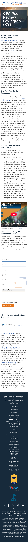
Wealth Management (14, 403)
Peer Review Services (14, 408)
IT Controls (14, 429)
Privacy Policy (21, 513)
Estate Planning (14, 440)
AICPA (12, 51)
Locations (14, 452)
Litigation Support (14, 406)
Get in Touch (7, 305)
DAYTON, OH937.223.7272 (14, 458)
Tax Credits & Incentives (14, 415)
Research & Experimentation (14, 443)
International (14, 427)
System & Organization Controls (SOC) (14, 433)
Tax (14, 436)
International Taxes (14, 441)
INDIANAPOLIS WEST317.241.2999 (14, 470)
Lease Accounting (14, 430)
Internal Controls (14, 426)
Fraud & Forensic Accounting (14, 405)
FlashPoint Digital (20, 536)
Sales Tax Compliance (14, 411)
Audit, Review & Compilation (14, 423)
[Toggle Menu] (24, 3)
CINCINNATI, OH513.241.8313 (14, 454)
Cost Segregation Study (14, 402)
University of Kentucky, (8, 362)
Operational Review (14, 432)
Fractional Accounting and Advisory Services (14, 398)
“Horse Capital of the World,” (10, 348)
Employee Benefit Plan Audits (14, 424)
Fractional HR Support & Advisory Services (14, 400)
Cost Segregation (14, 438)
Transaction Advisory (14, 417)
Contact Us (17, 515)
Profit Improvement (14, 409)
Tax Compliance (14, 447)
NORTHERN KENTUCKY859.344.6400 (14, 462)
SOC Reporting (14, 412)
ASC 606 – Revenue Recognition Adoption (14, 421)
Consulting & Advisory (14, 397)
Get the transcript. (17, 228)
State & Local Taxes (14, 446)
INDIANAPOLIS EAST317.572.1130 (14, 466)
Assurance (14, 420)
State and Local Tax (14, 414)
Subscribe (10, 515)
